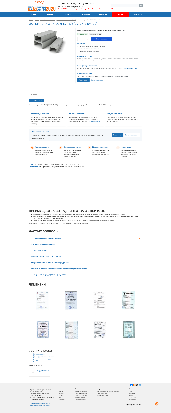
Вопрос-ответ (132, 393)
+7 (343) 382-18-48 (66, 3)
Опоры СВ (36, 358)
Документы (61, 393)
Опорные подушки (39, 354)
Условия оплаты (133, 399)
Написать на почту (97, 80)
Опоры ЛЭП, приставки (81, 395)
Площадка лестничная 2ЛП (42, 360)
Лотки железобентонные (81, 391)
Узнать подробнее (95, 121)
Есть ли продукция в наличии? (43, 244)
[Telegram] (140, 385)
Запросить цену (101, 39)
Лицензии (61, 397)
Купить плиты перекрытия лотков (43, 356)
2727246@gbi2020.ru (130, 68)
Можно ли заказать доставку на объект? (46, 256)
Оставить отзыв (36, 100)
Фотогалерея (62, 399)
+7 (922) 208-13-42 (85, 3)
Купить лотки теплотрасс (41, 362)
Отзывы (34, 94)
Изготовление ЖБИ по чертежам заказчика (108, 391)
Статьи (130, 391)
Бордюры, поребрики (80, 399)
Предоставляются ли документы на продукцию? (50, 262)
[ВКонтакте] (131, 385)
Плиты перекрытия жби (81, 393)
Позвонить (83, 80)
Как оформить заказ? (39, 250)
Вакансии (61, 395)
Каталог (37, 20)
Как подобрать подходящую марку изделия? (48, 275)
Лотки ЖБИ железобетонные (47, 20)
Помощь (131, 389)
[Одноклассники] (134, 385)
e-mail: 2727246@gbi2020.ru (71, 6)
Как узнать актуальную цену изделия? (46, 238)
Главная (31, 20)
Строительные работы (102, 393)
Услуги (99, 389)
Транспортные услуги (102, 395)
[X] (137, 385)
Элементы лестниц (80, 397)
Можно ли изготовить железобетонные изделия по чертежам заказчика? (59, 268)
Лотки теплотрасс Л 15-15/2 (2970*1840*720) (43, 371)
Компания (62, 389)
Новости (61, 391)
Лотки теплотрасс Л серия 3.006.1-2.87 (66, 20)
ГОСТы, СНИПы (133, 397)
